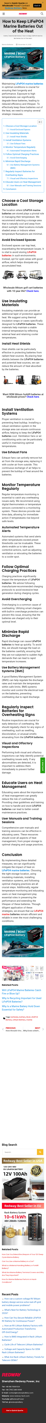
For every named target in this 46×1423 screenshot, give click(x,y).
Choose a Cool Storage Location (21, 126)
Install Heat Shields (18, 136)
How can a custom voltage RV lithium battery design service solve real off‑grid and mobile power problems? (21, 1302)
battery (22, 1017)
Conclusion (10, 189)
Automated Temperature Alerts (23, 151)
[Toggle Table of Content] (38, 122)
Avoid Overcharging (18, 158)
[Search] (40, 1152)
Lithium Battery (19, 1020)
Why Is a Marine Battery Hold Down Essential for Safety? (21, 1008)
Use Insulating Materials (17, 133)
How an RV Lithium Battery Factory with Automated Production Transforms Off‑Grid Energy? (22, 1328)
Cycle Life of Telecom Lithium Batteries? (23, 1344)
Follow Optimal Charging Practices (22, 154)
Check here (33, 397)
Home (6, 36)
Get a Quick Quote (14, 1410)
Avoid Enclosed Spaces (20, 129)
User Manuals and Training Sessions (25, 185)
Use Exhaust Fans (17, 143)
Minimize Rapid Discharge (17, 161)
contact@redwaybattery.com (21, 1393)
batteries (14, 1017)
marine (29, 1020)
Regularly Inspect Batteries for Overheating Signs (20, 173)
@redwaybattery (16, 1402)
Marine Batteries (15, 36)
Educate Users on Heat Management (23, 182)
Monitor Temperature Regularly (20, 147)
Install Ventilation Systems (18, 140)
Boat (28, 1017)
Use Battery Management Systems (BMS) (25, 166)
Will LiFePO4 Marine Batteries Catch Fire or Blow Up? (21, 992)
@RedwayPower (17, 1399)
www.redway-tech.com (20, 1396)
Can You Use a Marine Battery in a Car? (18, 1261)
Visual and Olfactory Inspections (24, 178)
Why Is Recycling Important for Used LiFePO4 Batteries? (21, 1000)
